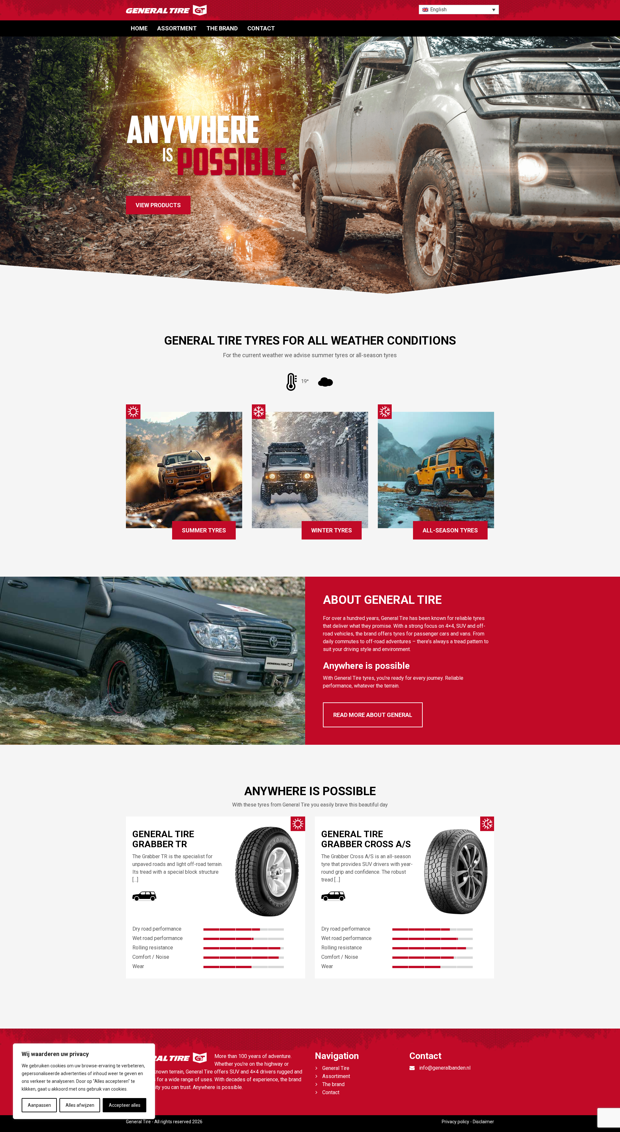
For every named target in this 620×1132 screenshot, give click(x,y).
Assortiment (336, 1076)
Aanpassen (39, 1105)
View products (158, 205)
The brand (222, 28)
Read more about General (372, 714)
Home (139, 28)
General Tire (335, 1068)
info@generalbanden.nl (444, 1068)
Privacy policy (455, 1121)
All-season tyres (450, 530)
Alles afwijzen (80, 1105)
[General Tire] (247, 10)
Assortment (177, 28)
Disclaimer (483, 1121)
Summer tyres (204, 530)
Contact (261, 28)
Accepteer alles (124, 1105)
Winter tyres (331, 530)
